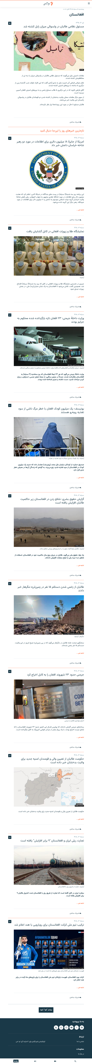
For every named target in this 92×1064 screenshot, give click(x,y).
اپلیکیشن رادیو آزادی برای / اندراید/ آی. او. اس (30, 1041)
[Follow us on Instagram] (66, 1027)
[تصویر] (55, 1061)
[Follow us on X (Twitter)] (76, 1027)
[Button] (75, 122)
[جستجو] (75, 1061)
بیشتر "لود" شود (46, 1009)
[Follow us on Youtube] (71, 1027)
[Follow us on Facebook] (82, 1027)
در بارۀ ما (81, 1054)
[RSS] (56, 1027)
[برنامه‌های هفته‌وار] (35, 1061)
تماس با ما (80, 1041)
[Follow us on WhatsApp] (61, 1027)
